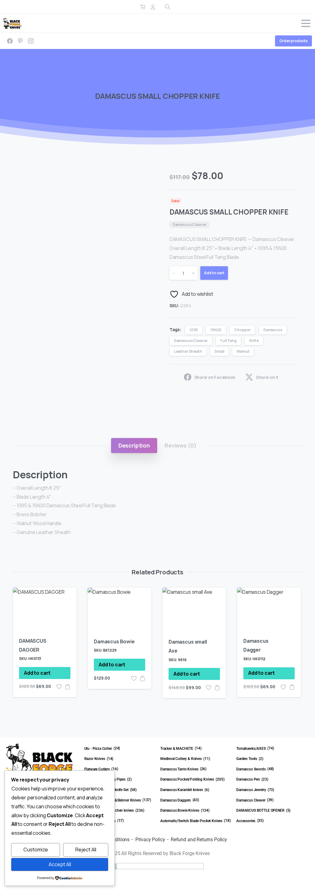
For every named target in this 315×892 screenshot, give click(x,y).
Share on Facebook (214, 377)
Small (219, 351)
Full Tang (228, 340)
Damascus (272, 329)
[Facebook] (10, 40)
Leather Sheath (188, 351)
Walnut (243, 351)
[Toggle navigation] (306, 23)
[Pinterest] (20, 40)
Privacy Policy (150, 839)
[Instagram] (31, 40)
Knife (254, 340)
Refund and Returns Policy (199, 839)
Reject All (85, 849)
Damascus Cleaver (191, 340)
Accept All (60, 864)
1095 (193, 329)
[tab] (134, 445)
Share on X (267, 377)
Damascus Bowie (114, 641)
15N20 (215, 329)
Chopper (242, 329)
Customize (35, 849)
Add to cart (214, 272)
